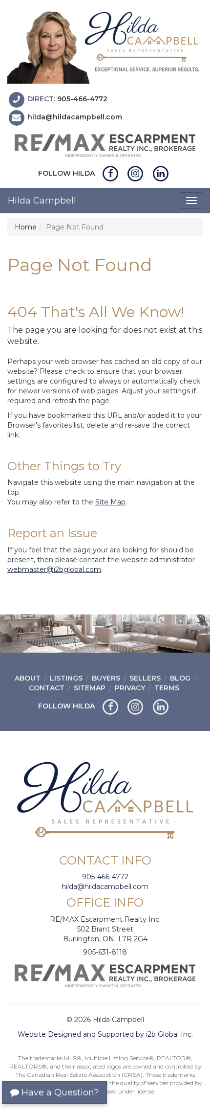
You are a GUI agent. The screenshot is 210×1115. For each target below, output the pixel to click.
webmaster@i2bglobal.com (54, 569)
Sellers (145, 678)
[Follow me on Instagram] (135, 173)
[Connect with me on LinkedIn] (160, 173)
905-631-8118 (105, 952)
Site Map (110, 502)
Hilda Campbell (42, 200)
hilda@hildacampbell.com (74, 117)
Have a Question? (59, 1092)
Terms (166, 687)
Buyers (106, 678)
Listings (66, 678)
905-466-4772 (82, 98)
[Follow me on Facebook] (111, 173)
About (28, 678)
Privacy (130, 687)
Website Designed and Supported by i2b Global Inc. (105, 1034)
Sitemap (89, 687)
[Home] (105, 45)
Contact (46, 687)
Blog (180, 678)
